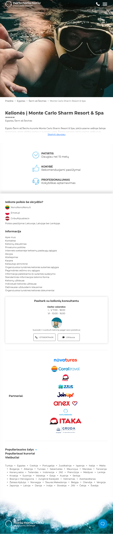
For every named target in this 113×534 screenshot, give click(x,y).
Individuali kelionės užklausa (20, 283)
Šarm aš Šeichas (37, 100)
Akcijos (9, 254)
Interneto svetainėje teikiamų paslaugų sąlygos (31, 250)
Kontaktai (10, 240)
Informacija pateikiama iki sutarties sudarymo (30, 273)
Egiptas (21, 100)
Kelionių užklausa (14, 280)
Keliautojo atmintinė (16, 263)
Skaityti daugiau (56, 134)
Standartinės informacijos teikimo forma (27, 277)
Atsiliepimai (11, 257)
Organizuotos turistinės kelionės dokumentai (29, 290)
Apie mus (10, 237)
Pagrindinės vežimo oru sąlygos (22, 270)
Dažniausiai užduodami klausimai (23, 287)
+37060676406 (46, 337)
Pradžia (9, 100)
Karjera (9, 260)
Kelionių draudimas (15, 243)
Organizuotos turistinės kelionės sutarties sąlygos (32, 267)
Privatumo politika (15, 247)
